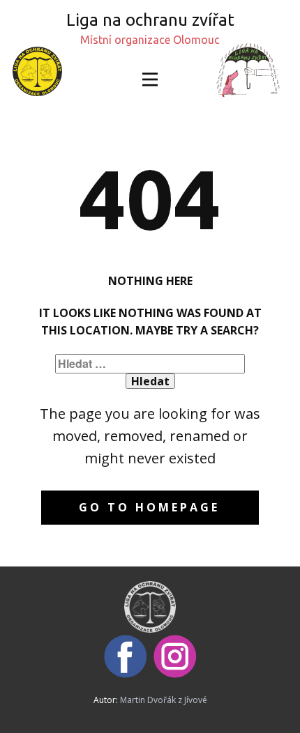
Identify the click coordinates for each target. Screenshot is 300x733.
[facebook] (125, 656)
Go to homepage (149, 507)
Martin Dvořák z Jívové (163, 700)
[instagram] (175, 656)
